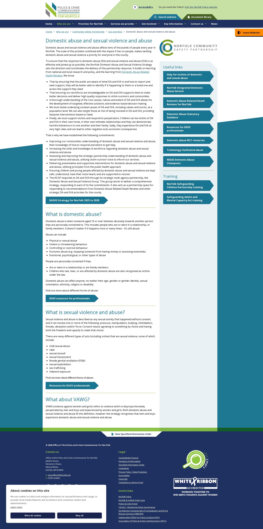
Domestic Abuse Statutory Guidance (183, 115)
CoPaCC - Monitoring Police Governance (137, 507)
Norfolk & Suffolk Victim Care (132, 500)
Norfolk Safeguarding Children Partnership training (185, 185)
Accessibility (124, 475)
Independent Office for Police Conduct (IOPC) (139, 517)
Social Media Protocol (128, 457)
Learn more (16, 507)
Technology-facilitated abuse (185, 150)
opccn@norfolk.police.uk (59, 475)
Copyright (123, 479)
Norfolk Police (125, 496)
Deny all (80, 515)
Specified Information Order (131, 464)
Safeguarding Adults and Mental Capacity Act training (184, 198)
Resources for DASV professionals (178, 128)
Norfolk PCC (63, 9)
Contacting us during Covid (131, 482)
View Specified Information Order (133, 434)
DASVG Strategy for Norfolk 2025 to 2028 (74, 200)
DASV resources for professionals (69, 298)
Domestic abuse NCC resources (186, 140)
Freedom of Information (129, 461)
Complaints (124, 468)
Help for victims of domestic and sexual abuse (184, 76)
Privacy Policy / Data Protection (133, 472)
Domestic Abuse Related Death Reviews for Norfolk (186, 102)
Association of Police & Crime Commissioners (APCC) (142, 521)
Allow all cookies (33, 515)
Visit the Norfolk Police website (201, 7)
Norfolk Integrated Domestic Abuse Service (185, 89)
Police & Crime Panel (128, 503)
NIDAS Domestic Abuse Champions (181, 161)
